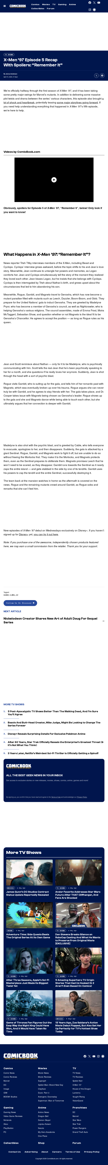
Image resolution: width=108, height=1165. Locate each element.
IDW (5, 1092)
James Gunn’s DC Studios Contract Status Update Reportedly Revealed (27, 893)
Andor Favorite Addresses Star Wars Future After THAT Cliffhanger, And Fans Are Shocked (77, 894)
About (44, 1152)
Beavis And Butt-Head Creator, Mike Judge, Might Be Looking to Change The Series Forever (54, 724)
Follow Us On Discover (19, 603)
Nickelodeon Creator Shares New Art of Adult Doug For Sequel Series (50, 620)
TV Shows (9, 54)
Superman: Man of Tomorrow (51, 1100)
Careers (57, 1152)
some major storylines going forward (77, 102)
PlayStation (9, 1128)
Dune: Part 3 (43, 1092)
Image (6, 1088)
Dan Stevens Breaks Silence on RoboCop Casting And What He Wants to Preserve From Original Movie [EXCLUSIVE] (77, 939)
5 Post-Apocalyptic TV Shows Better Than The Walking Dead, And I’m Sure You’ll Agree (53, 713)
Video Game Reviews (13, 1116)
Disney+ (23, 534)
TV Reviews (78, 1076)
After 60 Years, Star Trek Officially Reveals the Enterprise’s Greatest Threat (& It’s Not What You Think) (56, 744)
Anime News (43, 1112)
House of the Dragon (82, 1088)
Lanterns (76, 1092)
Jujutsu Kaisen (44, 1124)
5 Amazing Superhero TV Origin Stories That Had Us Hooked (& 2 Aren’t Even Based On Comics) (74, 983)
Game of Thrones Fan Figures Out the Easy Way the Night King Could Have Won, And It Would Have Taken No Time (29, 1027)
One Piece (42, 1136)
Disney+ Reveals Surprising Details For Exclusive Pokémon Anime (46, 733)
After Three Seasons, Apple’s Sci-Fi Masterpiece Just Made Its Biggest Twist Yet (27, 983)
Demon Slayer (44, 1120)
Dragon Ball (43, 1116)
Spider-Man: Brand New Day (50, 1085)
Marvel (7, 1080)
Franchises (80, 1107)
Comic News (9, 1073)
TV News (76, 1073)
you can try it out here (46, 534)
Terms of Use (56, 797)
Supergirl (42, 1080)
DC (5, 1085)
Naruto (41, 1128)
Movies (46, 4)
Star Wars (77, 1120)
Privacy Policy (82, 797)
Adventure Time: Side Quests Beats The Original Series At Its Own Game (28, 936)
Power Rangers (79, 1128)
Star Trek (77, 1124)
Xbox (6, 1124)
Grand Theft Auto (80, 1132)
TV (53, 4)
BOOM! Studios (10, 1096)
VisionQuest (78, 1100)
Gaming (62, 4)
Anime (72, 4)
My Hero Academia (46, 1132)
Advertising (31, 1152)
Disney (6, 595)
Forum (50, 8)
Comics (35, 4)
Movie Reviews (44, 1076)
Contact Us (14, 1152)
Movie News (43, 1073)
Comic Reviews (10, 1076)
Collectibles (37, 8)
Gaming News (10, 1112)
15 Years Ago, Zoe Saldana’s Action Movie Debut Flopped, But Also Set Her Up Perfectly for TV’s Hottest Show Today (78, 1027)
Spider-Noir (78, 1080)
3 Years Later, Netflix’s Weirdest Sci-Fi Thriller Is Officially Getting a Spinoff (53, 753)
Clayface (42, 1088)
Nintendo (7, 1120)
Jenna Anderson (11, 74)
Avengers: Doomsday (47, 1096)
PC (5, 1132)
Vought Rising (79, 1096)
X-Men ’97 (14, 595)
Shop (41, 1143)
